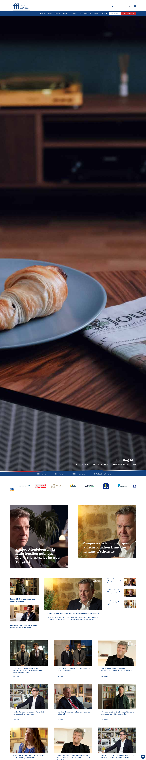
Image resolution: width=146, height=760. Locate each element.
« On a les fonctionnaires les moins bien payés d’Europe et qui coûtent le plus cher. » (117, 713)
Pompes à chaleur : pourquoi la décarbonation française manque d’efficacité (105, 547)
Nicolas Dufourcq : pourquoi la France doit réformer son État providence (28, 713)
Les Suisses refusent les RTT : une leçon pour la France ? (113, 592)
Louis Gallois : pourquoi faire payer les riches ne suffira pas (113, 603)
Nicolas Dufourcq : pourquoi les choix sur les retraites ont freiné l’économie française (117, 756)
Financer (57, 13)
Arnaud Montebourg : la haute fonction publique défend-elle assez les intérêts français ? (37, 555)
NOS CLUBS (105, 13)
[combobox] (120, 6)
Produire (42, 13)
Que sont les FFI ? (84, 13)
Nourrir (50, 13)
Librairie (96, 13)
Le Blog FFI (126, 460)
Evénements (74, 13)
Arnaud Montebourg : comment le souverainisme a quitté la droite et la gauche (116, 669)
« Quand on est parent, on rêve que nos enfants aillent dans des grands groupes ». (29, 756)
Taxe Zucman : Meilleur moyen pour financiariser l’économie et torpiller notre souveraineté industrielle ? (27, 670)
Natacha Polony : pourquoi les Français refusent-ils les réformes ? (114, 581)
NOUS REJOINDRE (127, 13)
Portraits (65, 13)
